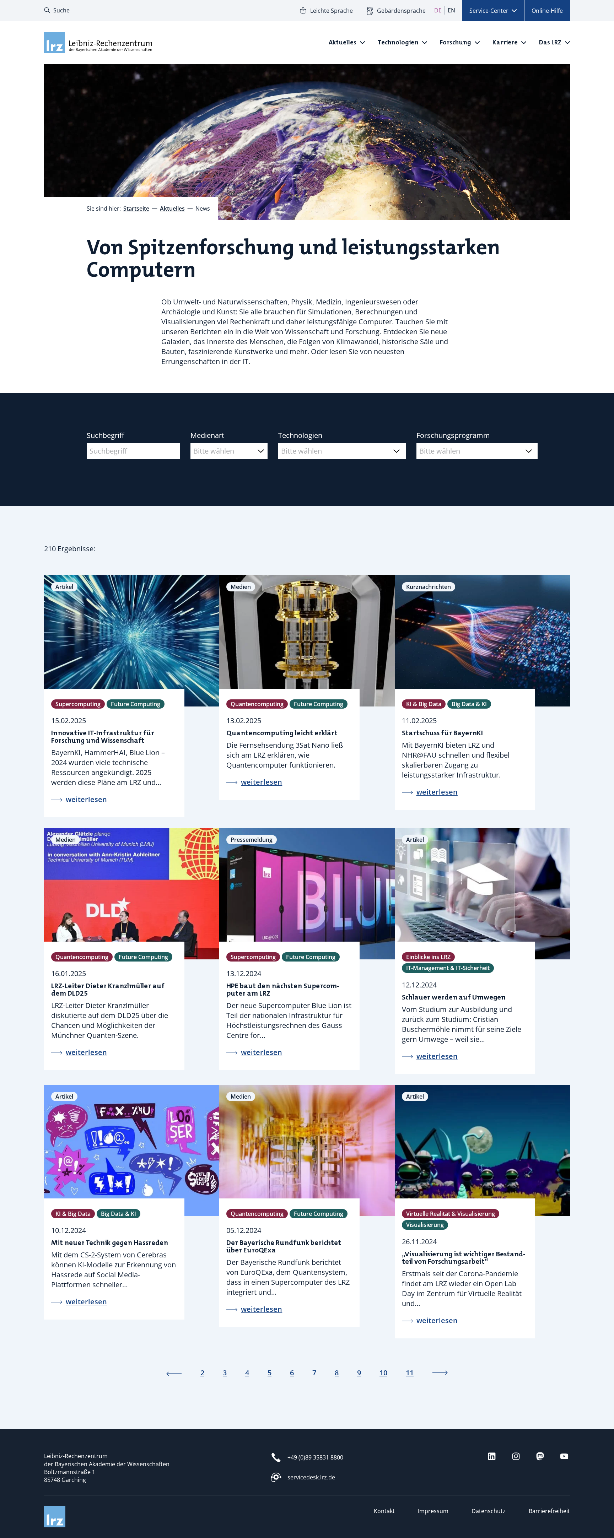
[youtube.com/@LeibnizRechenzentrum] (564, 1456)
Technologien (300, 435)
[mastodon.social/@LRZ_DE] (540, 1456)
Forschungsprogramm (453, 435)
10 (383, 1372)
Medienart (207, 435)
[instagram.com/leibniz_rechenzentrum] (516, 1456)
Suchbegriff (105, 435)
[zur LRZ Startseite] (97, 42)
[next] (439, 1372)
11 (410, 1372)
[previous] (174, 1372)
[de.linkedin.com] (492, 1456)
